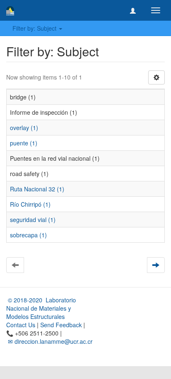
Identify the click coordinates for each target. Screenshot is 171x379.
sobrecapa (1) (28, 235)
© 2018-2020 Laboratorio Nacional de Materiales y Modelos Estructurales (41, 308)
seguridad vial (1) (33, 219)
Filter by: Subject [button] (35, 28)
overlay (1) (24, 127)
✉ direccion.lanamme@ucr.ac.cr (49, 341)
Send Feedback (61, 325)
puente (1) (23, 143)
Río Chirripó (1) (30, 204)
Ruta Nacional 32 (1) (37, 189)
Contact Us (20, 325)
